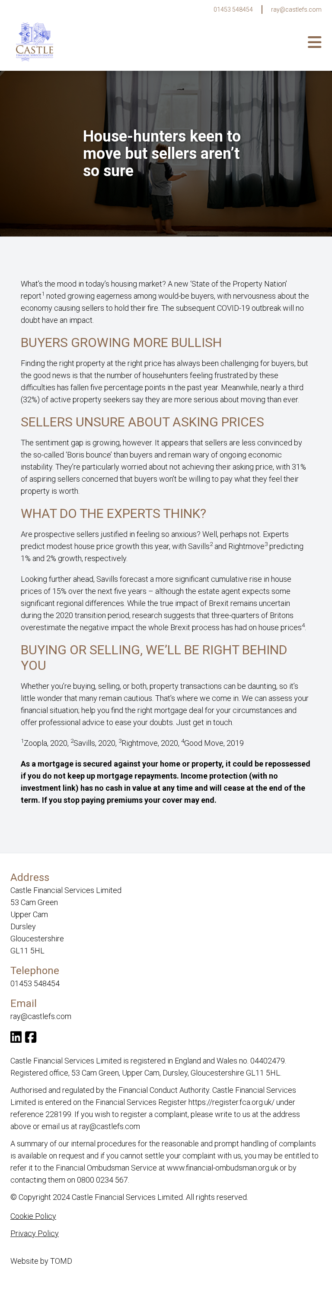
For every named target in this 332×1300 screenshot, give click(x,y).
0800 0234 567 (102, 1179)
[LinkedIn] (16, 1039)
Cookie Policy (33, 1216)
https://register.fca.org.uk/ (231, 1102)
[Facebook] (30, 1039)
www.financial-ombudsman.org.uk (222, 1167)
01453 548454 (233, 9)
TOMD (61, 1260)
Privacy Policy (34, 1233)
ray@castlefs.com (296, 9)
